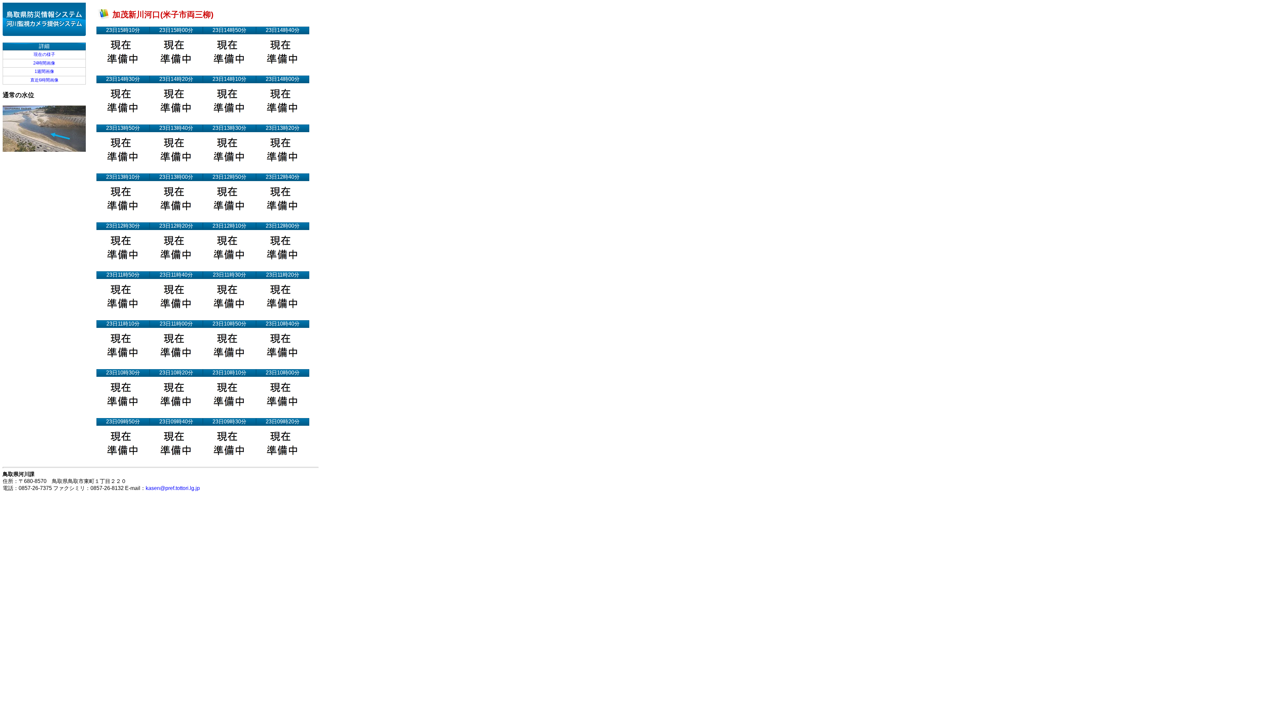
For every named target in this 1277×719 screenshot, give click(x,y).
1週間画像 (44, 71)
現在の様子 (44, 54)
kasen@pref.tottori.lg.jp (173, 488)
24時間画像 (44, 63)
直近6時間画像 (44, 80)
